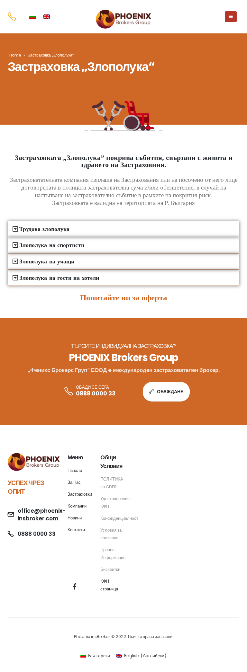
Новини (75, 518)
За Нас (74, 482)
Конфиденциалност (119, 518)
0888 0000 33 (95, 393)
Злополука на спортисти (51, 245)
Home (15, 55)
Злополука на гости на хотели (59, 278)
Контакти (76, 530)
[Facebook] (74, 586)
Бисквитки (110, 569)
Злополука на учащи (47, 261)
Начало (75, 470)
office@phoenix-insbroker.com (41, 514)
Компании (77, 506)
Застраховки (80, 494)
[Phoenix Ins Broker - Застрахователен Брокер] (123, 19)
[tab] (123, 229)
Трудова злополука (44, 229)
